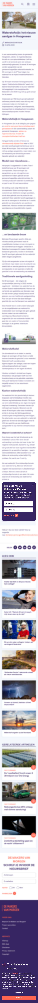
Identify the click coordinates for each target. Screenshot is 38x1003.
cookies (15, 973)
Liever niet (19, 993)
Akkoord (19, 998)
